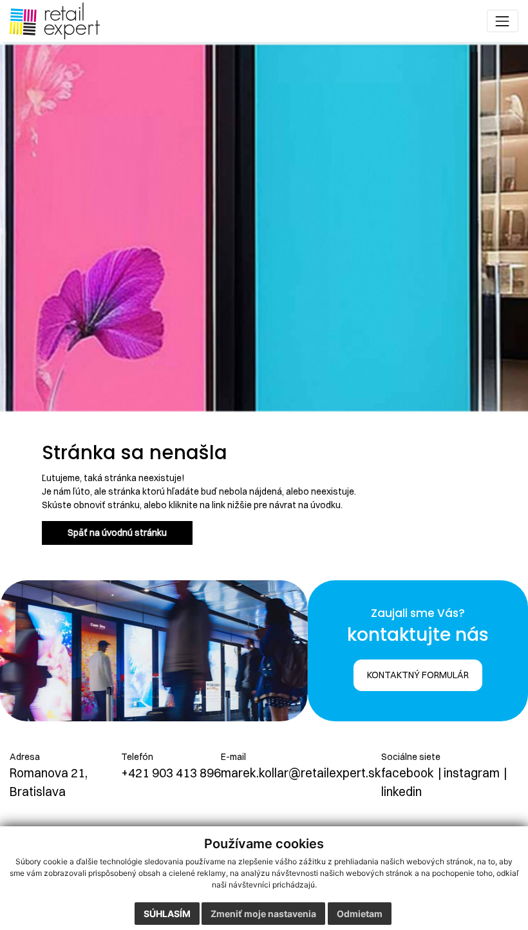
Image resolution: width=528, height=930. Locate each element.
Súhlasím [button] (167, 913)
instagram (472, 773)
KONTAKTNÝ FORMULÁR (418, 675)
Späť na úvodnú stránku (117, 532)
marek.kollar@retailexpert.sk (301, 773)
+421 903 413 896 (171, 773)
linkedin (401, 791)
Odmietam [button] (359, 913)
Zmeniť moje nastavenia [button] (263, 913)
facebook (407, 773)
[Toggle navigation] (502, 21)
